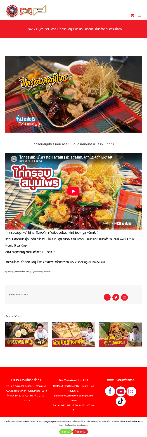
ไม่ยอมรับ (80, 431)
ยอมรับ (65, 431)
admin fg (10, 271)
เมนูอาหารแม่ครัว (37, 271)
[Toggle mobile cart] (132, 15)
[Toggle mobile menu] (140, 15)
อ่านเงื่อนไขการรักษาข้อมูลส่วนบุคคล (75, 425)
